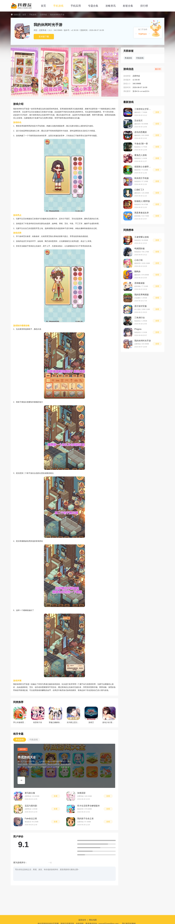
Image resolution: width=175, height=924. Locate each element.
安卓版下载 (44, 36)
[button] (115, 72)
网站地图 (93, 920)
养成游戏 (128, 58)
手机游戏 (58, 5)
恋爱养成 (43, 15)
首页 (43, 5)
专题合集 (93, 5)
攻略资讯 (110, 5)
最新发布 (82, 920)
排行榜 (144, 5)
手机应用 (76, 5)
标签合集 (128, 5)
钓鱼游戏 (139, 58)
